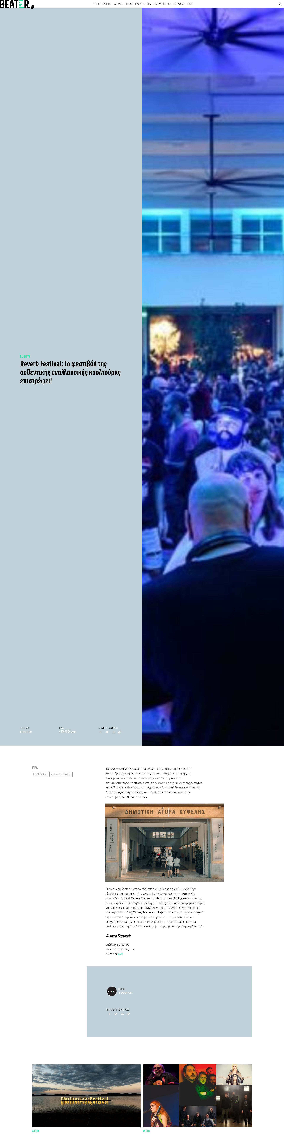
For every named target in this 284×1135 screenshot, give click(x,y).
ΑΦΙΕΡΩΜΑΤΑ (178, 4)
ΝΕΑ (169, 4)
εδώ (120, 954)
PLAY (149, 4)
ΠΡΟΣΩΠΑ (129, 4)
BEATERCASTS (159, 4)
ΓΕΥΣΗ (189, 4)
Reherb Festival (39, 774)
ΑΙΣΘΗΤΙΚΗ (106, 4)
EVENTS (25, 357)
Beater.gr (26, 732)
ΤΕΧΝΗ (97, 4)
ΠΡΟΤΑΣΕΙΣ (140, 4)
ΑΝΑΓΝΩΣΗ (118, 4)
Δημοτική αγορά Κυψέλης (61, 774)
